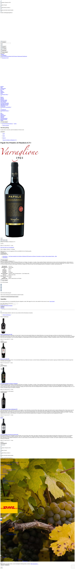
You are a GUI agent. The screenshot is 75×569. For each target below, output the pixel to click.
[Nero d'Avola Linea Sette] (3, 357)
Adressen (15, 56)
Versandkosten (19, 559)
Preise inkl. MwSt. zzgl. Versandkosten (7, 247)
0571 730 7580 (15, 462)
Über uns (4, 468)
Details (1, 417)
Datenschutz (5, 471)
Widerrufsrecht (5, 482)
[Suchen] (1, 45)
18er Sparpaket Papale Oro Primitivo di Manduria (9, 383)
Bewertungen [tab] (5, 257)
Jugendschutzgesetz (6, 472)
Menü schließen (4, 52)
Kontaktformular (9, 464)
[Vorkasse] (11, 538)
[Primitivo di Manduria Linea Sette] (3, 333)
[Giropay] (1, 520)
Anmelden (2, 54)
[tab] (30, 256)
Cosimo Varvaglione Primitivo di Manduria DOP (8, 409)
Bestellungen (25, 56)
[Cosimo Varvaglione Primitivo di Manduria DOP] (3, 408)
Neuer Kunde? (52, 301)
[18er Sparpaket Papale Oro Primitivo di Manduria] (3, 382)
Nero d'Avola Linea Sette (4, 358)
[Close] (1, 238)
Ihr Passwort (2, 304)
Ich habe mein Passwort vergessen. (6, 305)
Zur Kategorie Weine (4, 94)
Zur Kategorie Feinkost (4, 110)
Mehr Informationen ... (34, 563)
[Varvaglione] (19, 161)
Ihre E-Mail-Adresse (4, 303)
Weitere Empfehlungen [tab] (7, 314)
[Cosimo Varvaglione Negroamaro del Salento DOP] (3, 433)
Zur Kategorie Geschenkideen (5, 107)
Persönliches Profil (10, 56)
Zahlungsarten (20, 56)
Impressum (4, 470)
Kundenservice (3, 474)
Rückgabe (4, 481)
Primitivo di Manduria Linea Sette (6, 334)
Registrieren (4, 55)
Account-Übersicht (3, 56)
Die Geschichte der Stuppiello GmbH (9, 469)
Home (4, 133)
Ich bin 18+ (2, 131)
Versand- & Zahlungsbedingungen (9, 480)
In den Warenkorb (3, 253)
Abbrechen (2, 307)
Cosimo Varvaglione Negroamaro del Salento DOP (9, 434)
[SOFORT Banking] (1, 522)
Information (2, 465)
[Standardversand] (9, 512)
